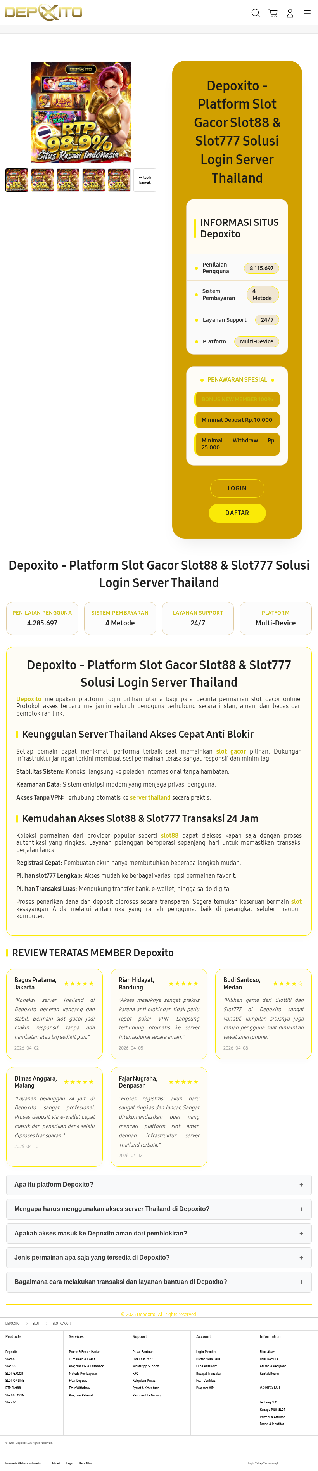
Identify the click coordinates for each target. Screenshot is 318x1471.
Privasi (56, 1463)
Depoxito (28, 699)
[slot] (23, 12)
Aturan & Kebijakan (273, 1366)
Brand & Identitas (272, 1424)
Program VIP (205, 1388)
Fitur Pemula (269, 1359)
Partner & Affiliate (272, 1417)
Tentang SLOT (269, 1402)
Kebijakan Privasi (144, 1381)
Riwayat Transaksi (208, 1374)
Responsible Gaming (147, 1395)
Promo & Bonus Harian (84, 1352)
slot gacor (231, 751)
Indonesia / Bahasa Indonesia (23, 1463)
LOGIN (237, 488)
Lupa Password (207, 1366)
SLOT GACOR (14, 1374)
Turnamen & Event (82, 1359)
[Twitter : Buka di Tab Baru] (293, 1464)
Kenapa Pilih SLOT (272, 1410)
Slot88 (10, 1359)
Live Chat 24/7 (143, 1359)
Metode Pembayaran (83, 1374)
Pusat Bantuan (143, 1352)
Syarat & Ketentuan (146, 1388)
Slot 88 (10, 1366)
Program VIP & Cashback (86, 1366)
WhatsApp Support (146, 1366)
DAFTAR (237, 512)
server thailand (150, 797)
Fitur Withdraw (79, 1388)
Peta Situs (86, 1463)
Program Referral (81, 1395)
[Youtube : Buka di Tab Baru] (310, 1464)
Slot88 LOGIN (14, 1395)
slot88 (169, 835)
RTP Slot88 (13, 1388)
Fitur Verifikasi (206, 1381)
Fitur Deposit (78, 1381)
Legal (69, 1463)
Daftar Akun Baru (208, 1359)
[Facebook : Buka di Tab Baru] (284, 1464)
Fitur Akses (267, 1352)
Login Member (206, 1352)
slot (296, 901)
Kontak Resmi (269, 1374)
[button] (273, 13)
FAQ (135, 1374)
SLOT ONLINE (14, 1381)
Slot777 (10, 1402)
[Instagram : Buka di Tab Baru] (301, 1464)
